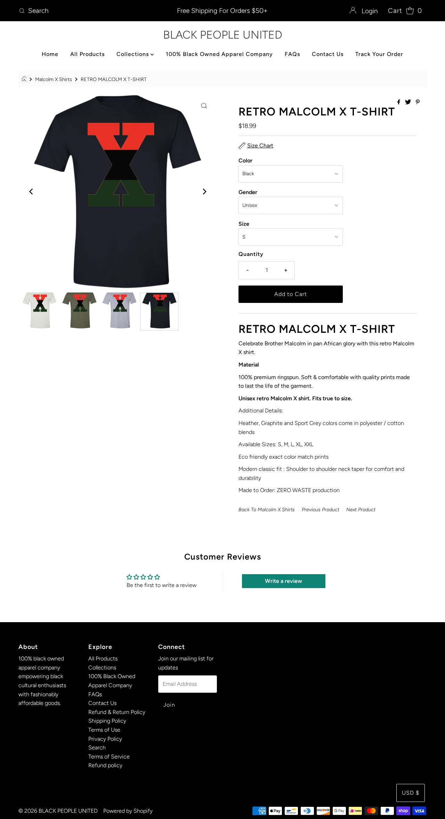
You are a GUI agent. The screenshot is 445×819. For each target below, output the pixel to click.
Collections (133, 54)
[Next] (204, 191)
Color (245, 160)
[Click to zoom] (204, 105)
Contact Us (327, 54)
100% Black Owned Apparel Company (219, 54)
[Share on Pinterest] (418, 102)
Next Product (360, 510)
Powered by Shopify (128, 811)
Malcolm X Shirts (53, 79)
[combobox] (83, 11)
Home (50, 54)
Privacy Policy (105, 739)
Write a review (283, 581)
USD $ (410, 792)
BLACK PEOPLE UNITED (222, 34)
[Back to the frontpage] (25, 79)
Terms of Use (104, 729)
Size (243, 223)
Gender (247, 192)
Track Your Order (379, 54)
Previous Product (320, 510)
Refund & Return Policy (116, 712)
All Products (87, 54)
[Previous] (31, 191)
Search (97, 747)
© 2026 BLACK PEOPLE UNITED (58, 811)
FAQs (292, 54)
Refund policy (105, 765)
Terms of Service (109, 756)
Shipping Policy (107, 720)
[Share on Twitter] (408, 102)
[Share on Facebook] (399, 102)
